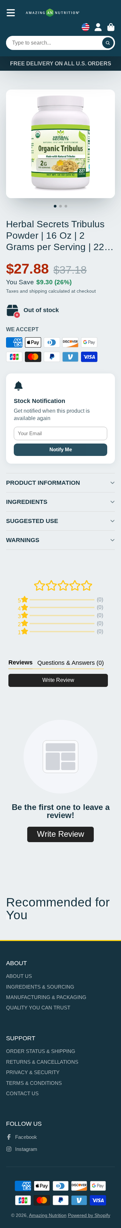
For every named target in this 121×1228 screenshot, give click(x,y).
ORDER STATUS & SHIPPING (40, 1051)
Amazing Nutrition (48, 1215)
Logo (52, 12)
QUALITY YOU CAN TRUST (38, 1007)
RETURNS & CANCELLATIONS (42, 1062)
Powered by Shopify (89, 1215)
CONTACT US (22, 1093)
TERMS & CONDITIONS (34, 1083)
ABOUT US (19, 976)
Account (98, 27)
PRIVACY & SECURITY (32, 1072)
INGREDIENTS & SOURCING (40, 987)
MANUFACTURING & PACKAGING (46, 997)
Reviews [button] (20, 662)
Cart (111, 27)
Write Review (58, 680)
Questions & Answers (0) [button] (70, 662)
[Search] (108, 43)
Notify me (60, 449)
